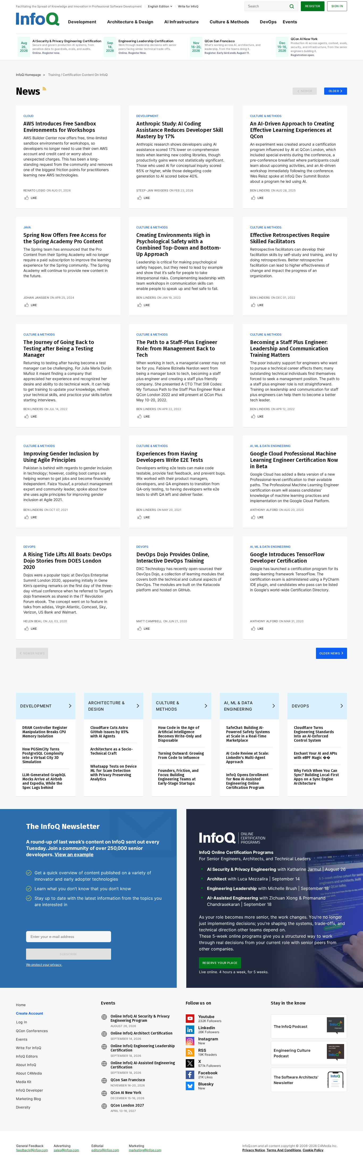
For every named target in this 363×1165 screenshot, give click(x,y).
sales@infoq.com (66, 1150)
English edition (158, 6)
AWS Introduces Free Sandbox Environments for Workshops (59, 126)
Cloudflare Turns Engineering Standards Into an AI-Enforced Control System (314, 734)
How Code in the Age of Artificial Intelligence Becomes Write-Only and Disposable (179, 734)
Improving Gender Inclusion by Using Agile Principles (61, 456)
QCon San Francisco (128, 1080)
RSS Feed (45, 91)
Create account (29, 1013)
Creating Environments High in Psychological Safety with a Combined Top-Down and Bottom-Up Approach (178, 244)
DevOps (268, 21)
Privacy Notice (253, 1150)
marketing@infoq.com (145, 1150)
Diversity (23, 1107)
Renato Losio (34, 190)
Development (82, 21)
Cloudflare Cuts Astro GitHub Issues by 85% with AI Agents (109, 731)
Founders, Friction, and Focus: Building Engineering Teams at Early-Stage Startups (178, 777)
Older (334, 91)
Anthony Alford (264, 510)
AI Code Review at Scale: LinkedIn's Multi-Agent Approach (247, 757)
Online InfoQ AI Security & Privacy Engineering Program (140, 1018)
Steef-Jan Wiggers (152, 190)
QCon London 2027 (127, 1105)
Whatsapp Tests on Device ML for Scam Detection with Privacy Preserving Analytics (113, 772)
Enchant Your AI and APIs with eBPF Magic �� (315, 755)
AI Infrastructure (181, 21)
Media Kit (23, 1082)
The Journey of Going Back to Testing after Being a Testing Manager (58, 348)
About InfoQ (26, 1065)
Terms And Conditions (284, 1150)
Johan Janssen (36, 297)
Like (34, 198)
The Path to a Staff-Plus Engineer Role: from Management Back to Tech (176, 348)
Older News (329, 653)
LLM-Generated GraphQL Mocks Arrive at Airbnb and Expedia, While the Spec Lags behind (44, 781)
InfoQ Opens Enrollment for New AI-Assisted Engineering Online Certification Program (247, 781)
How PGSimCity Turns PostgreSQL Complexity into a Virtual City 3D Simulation (43, 755)
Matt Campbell (149, 621)
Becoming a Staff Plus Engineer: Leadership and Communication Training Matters (289, 348)
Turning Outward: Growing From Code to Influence (181, 755)
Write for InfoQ (28, 1048)
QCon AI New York (126, 1093)
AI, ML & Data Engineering (270, 446)
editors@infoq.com (105, 1150)
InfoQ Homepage (28, 75)
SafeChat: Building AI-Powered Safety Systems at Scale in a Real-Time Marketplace (248, 734)
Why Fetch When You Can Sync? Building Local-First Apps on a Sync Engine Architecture (316, 777)
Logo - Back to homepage (38, 19)
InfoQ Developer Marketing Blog (29, 1094)
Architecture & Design (130, 21)
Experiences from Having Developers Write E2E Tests (169, 456)
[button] (68, 954)
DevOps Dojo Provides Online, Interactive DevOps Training (172, 557)
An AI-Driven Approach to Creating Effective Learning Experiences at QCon (292, 130)
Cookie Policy (313, 1150)
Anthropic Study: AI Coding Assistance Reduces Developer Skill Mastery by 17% (179, 130)
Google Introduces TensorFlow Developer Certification (287, 557)
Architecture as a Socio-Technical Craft (111, 751)
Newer (306, 91)
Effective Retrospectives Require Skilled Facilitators (290, 238)
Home (21, 1005)
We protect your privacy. (44, 965)
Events (290, 21)
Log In (21, 1022)
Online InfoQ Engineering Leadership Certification (143, 1048)
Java (27, 227)
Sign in (337, 6)
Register (312, 6)
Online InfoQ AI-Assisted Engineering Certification (143, 1065)
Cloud (28, 116)
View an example (74, 854)
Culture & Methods (229, 21)
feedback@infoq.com (32, 1150)
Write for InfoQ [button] (188, 6)
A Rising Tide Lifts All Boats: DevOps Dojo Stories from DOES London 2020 (67, 560)
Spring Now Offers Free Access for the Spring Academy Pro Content (64, 238)
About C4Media (29, 1073)
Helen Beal (32, 621)
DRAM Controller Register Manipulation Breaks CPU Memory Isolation (44, 731)
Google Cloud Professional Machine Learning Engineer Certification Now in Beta (294, 460)
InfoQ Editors (27, 1056)
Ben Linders (260, 190)
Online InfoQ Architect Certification (141, 1033)
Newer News (34, 653)
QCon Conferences (32, 1031)
